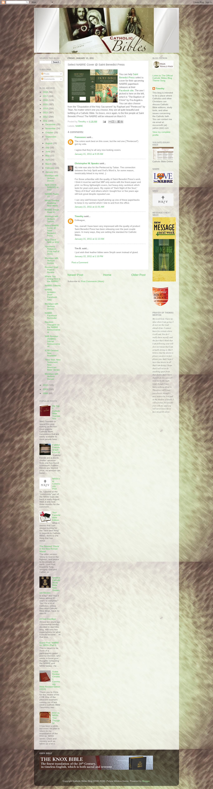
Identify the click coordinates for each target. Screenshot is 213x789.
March (48, 164)
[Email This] (109, 121)
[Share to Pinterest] (121, 121)
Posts (46, 74)
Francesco (80, 137)
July (47, 147)
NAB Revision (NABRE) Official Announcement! (52, 341)
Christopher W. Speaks (87, 163)
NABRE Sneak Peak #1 (52, 211)
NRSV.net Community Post (56, 484)
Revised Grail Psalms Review (51, 269)
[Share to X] (115, 121)
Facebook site (126, 90)
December (50, 124)
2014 (45, 108)
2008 (45, 393)
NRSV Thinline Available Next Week (52, 203)
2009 (45, 389)
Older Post (138, 274)
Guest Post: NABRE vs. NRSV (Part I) (49, 644)
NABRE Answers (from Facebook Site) (51, 294)
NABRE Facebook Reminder (51, 315)
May (47, 155)
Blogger (146, 781)
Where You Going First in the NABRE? (52, 279)
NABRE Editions (53, 285)
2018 (45, 92)
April (47, 160)
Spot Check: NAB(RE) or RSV (52, 187)
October (49, 132)
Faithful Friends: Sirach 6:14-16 (56, 449)
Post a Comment (80, 262)
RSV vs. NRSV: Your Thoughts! (56, 718)
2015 (45, 104)
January (49, 172)
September (50, 137)
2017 (45, 96)
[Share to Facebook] (118, 121)
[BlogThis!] (112, 121)
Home (107, 274)
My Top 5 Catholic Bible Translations (56, 412)
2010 (45, 385)
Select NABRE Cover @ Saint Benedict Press (52, 230)
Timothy (79, 216)
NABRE (79, 126)
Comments (49, 79)
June (48, 151)
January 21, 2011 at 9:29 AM (89, 154)
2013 (45, 112)
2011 (45, 121)
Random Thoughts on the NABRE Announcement (52, 327)
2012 (45, 117)
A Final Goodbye (47, 619)
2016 (45, 100)
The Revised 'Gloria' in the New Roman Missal (49, 548)
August (49, 143)
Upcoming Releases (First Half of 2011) (52, 250)
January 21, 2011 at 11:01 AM (89, 207)
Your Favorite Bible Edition (56, 516)
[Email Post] (104, 121)
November (50, 128)
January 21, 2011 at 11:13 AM (89, 239)
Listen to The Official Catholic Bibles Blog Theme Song (162, 78)
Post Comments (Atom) (92, 281)
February (50, 168)
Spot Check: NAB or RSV (52, 241)
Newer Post (75, 274)
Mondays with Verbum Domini (51, 178)
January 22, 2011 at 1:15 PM (89, 256)
